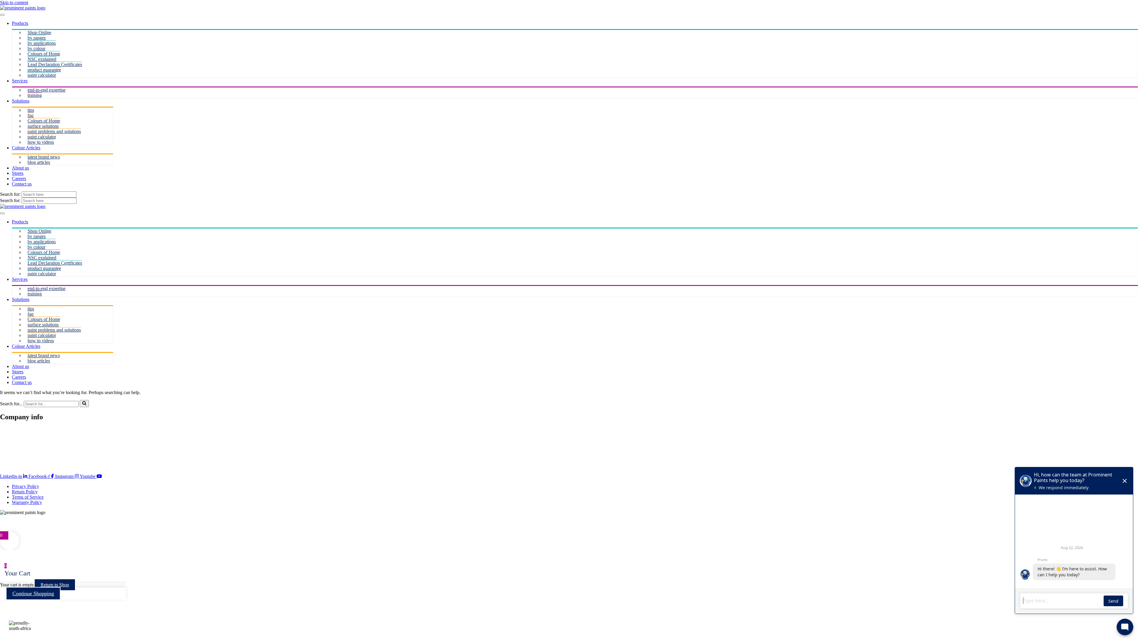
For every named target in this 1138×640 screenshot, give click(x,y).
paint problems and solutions (54, 131)
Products (20, 23)
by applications (42, 43)
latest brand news (44, 156)
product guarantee (44, 69)
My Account (11, 528)
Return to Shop (55, 584)
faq (30, 115)
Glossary (8, 461)
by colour (36, 48)
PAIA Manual (13, 450)
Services (20, 80)
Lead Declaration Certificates (55, 64)
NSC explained (42, 59)
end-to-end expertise (46, 89)
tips (31, 110)
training (35, 95)
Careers (19, 178)
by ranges (37, 37)
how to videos (41, 142)
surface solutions (43, 126)
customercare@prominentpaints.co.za (35, 523)
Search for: (11, 194)
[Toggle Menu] (2, 15)
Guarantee (9, 434)
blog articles (39, 162)
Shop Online (39, 32)
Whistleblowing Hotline (24, 456)
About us (20, 167)
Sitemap (7, 440)
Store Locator (12, 429)
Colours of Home (44, 53)
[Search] (84, 403)
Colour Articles (26, 147)
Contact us (22, 183)
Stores (17, 173)
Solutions (20, 100)
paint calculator (42, 75)
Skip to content (14, 2)
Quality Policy (13, 445)
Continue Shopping (33, 593)
